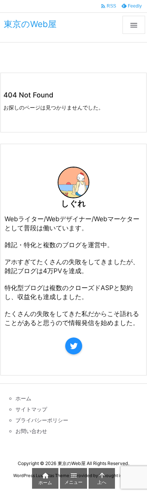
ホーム (16, 58)
